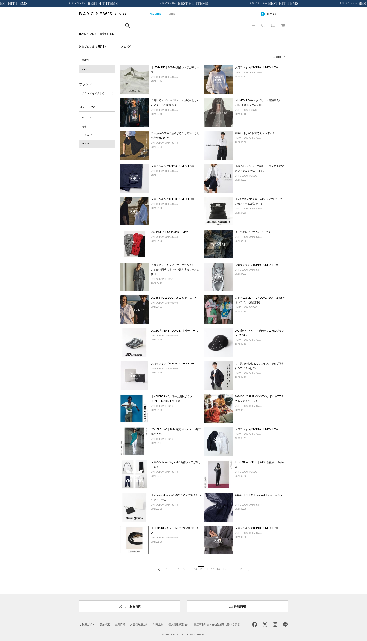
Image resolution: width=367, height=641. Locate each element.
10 (195, 569)
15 (224, 569)
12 (206, 569)
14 (218, 569)
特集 (84, 126)
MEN (84, 68)
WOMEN (87, 60)
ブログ (93, 33)
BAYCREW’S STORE (105, 14)
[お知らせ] (273, 25)
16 (229, 569)
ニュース (87, 118)
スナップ (87, 135)
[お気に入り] (263, 25)
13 (212, 569)
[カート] (283, 25)
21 (241, 569)
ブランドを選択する (93, 93)
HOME (82, 33)
